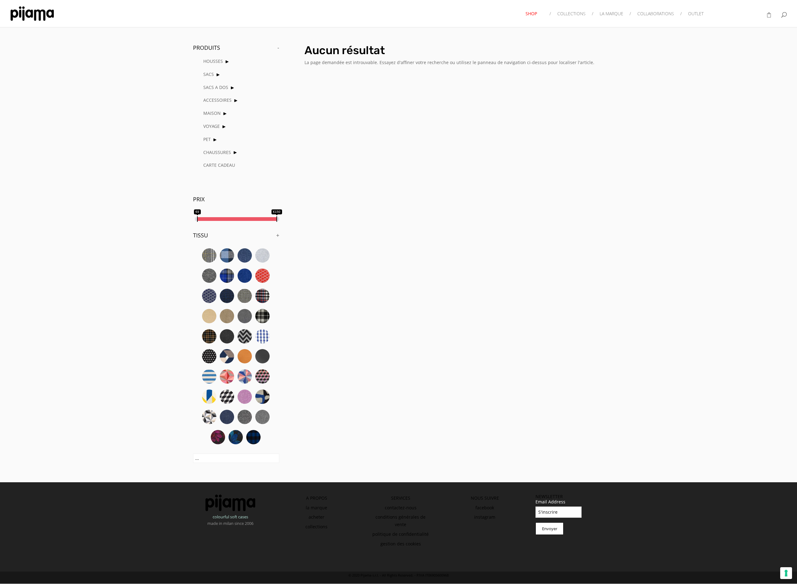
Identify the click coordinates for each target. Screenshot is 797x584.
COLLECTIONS (571, 14)
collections (316, 527)
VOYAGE (211, 126)
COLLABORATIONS (655, 14)
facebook (484, 508)
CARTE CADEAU (219, 165)
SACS (208, 74)
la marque (316, 508)
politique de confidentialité (400, 534)
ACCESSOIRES (217, 100)
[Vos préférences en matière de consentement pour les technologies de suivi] (786, 573)
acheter (316, 517)
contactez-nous (401, 508)
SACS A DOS (215, 87)
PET (207, 139)
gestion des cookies (400, 544)
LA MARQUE (611, 14)
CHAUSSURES (217, 152)
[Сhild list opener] (227, 62)
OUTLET (696, 14)
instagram (484, 517)
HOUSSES (213, 61)
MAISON (212, 113)
